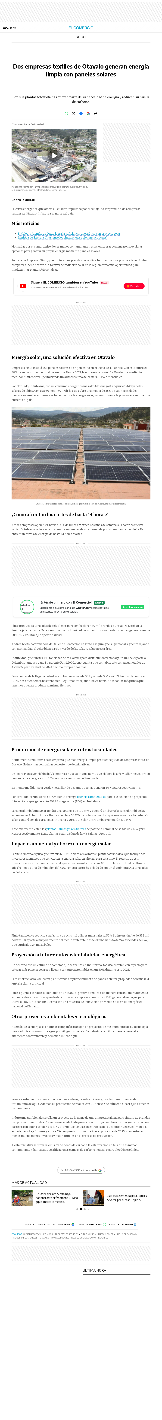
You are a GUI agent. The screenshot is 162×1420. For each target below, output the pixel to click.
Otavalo (44, 1237)
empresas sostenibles (66, 1234)
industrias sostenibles (25, 1237)
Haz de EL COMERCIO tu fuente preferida (79, 1170)
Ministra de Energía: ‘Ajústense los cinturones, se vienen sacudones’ (62, 237)
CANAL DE (90, 1224)
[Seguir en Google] (88, 113)
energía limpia (88, 1234)
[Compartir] (95, 113)
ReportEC (103, 1237)
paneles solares (60, 1237)
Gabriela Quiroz (23, 200)
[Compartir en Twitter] (74, 113)
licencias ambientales (92, 797)
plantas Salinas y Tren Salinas (66, 829)
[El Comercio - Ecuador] (81, 28)
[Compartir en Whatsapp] (66, 113)
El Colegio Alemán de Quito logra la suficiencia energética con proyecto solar (69, 233)
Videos (81, 37)
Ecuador (48, 1234)
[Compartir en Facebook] (81, 113)
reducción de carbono (83, 1237)
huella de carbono (126, 1234)
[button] (77, 1209)
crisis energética (32, 1234)
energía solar (105, 1234)
